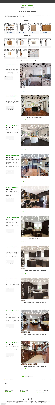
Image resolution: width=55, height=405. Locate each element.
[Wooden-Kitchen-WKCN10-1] (22, 364)
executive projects (38, 390)
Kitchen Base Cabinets (9, 47)
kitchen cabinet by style (24, 391)
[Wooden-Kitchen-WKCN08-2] (22, 300)
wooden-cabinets (27, 5)
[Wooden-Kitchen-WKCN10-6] (34, 364)
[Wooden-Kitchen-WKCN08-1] (24, 300)
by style (21, 390)
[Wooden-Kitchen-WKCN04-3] (26, 177)
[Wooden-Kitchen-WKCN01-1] (21, 87)
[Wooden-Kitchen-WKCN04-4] (29, 177)
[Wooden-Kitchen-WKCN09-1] (29, 332)
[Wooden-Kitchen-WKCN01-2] (24, 87)
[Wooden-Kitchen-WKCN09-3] (24, 332)
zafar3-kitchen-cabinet (40, 392)
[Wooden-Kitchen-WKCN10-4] (29, 364)
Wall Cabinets (33, 47)
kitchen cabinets (27, 7)
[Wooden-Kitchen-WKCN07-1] (22, 268)
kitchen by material (7, 391)
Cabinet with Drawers (21, 47)
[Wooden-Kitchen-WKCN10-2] (24, 364)
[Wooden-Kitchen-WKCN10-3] (26, 364)
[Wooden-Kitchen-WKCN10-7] (36, 364)
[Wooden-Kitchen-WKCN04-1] (22, 177)
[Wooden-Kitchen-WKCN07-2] (24, 268)
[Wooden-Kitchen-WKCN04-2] (24, 177)
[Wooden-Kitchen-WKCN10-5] (31, 364)
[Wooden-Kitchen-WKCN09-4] (22, 332)
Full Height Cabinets (45, 47)
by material (22, 7)
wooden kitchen (32, 7)
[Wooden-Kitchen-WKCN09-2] (26, 332)
